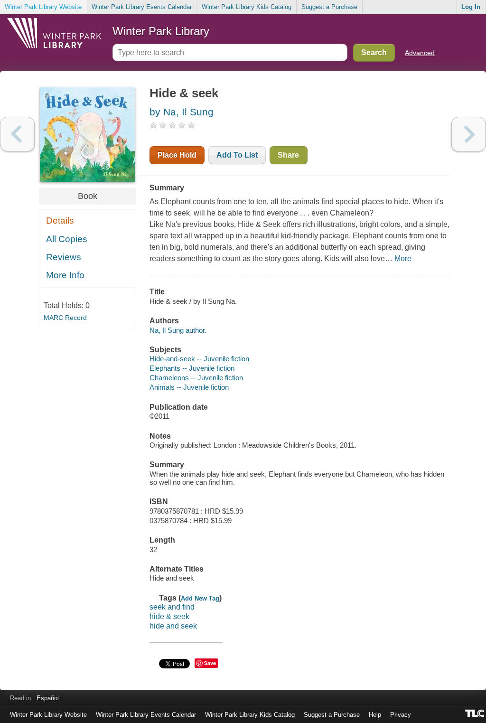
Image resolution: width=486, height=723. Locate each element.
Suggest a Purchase (329, 6)
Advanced (420, 52)
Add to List (237, 155)
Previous (17, 134)
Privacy (400, 714)
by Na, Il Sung (182, 111)
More (402, 258)
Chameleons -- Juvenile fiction (196, 378)
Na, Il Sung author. (178, 330)
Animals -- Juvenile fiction (189, 387)
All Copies (66, 239)
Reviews (63, 257)
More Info (65, 275)
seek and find (172, 607)
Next (468, 134)
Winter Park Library (160, 31)
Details (60, 220)
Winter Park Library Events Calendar (142, 6)
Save (210, 663)
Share (288, 155)
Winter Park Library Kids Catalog (246, 6)
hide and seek (173, 626)
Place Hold (177, 155)
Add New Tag (200, 598)
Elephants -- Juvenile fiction (192, 368)
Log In (470, 6)
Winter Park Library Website (43, 6)
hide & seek (169, 616)
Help (375, 714)
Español (48, 698)
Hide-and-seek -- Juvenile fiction (199, 359)
